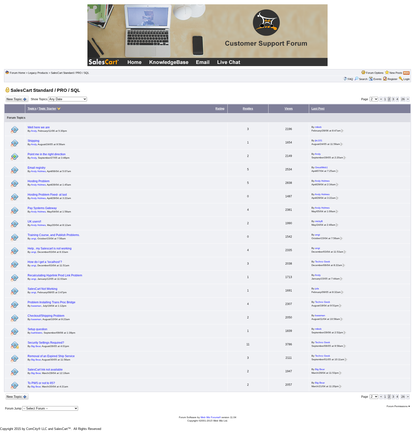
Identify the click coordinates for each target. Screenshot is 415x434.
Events (377, 79)
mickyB (319, 221)
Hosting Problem (38, 181)
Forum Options (375, 72)
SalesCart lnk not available (45, 369)
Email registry (36, 167)
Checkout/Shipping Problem (46, 315)
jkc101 (318, 140)
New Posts (396, 72)
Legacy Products (38, 72)
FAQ (350, 79)
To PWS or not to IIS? (41, 383)
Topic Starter (47, 108)
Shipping (33, 141)
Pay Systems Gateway (42, 208)
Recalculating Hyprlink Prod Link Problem (55, 275)
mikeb (318, 127)
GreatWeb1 (321, 167)
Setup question (37, 329)
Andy (34, 131)
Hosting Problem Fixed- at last (47, 194)
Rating (219, 108)
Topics (32, 108)
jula (317, 288)
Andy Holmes (38, 171)
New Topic (14, 99)
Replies (248, 108)
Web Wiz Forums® (211, 417)
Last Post (317, 108)
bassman (36, 305)
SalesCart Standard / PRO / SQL (70, 72)
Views (289, 108)
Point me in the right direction (47, 154)
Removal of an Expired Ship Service (51, 356)
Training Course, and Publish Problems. (54, 235)
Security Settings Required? (46, 342)
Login (406, 79)
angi (33, 238)
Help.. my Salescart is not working (50, 248)
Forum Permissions (397, 406)
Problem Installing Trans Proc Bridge (51, 302)
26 (403, 99)
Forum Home (17, 72)
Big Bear (36, 346)
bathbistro (36, 332)
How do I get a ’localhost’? (45, 262)
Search (363, 79)
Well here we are (39, 127)
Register (392, 79)
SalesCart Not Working (42, 289)
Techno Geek (322, 261)
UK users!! (34, 221)
